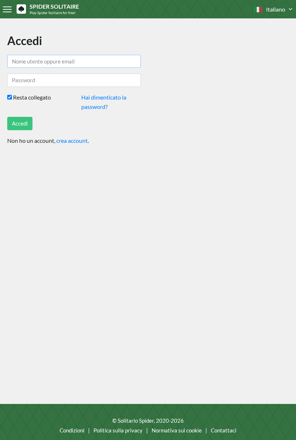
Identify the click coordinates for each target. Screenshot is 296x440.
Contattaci (223, 430)
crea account (72, 140)
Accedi (20, 123)
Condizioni (72, 430)
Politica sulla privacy (118, 430)
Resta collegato (31, 97)
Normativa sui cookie (177, 430)
